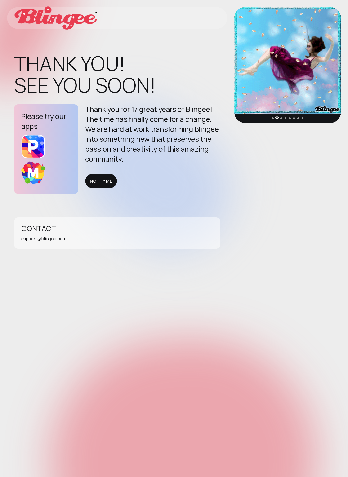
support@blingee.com (43, 238)
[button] (273, 118)
